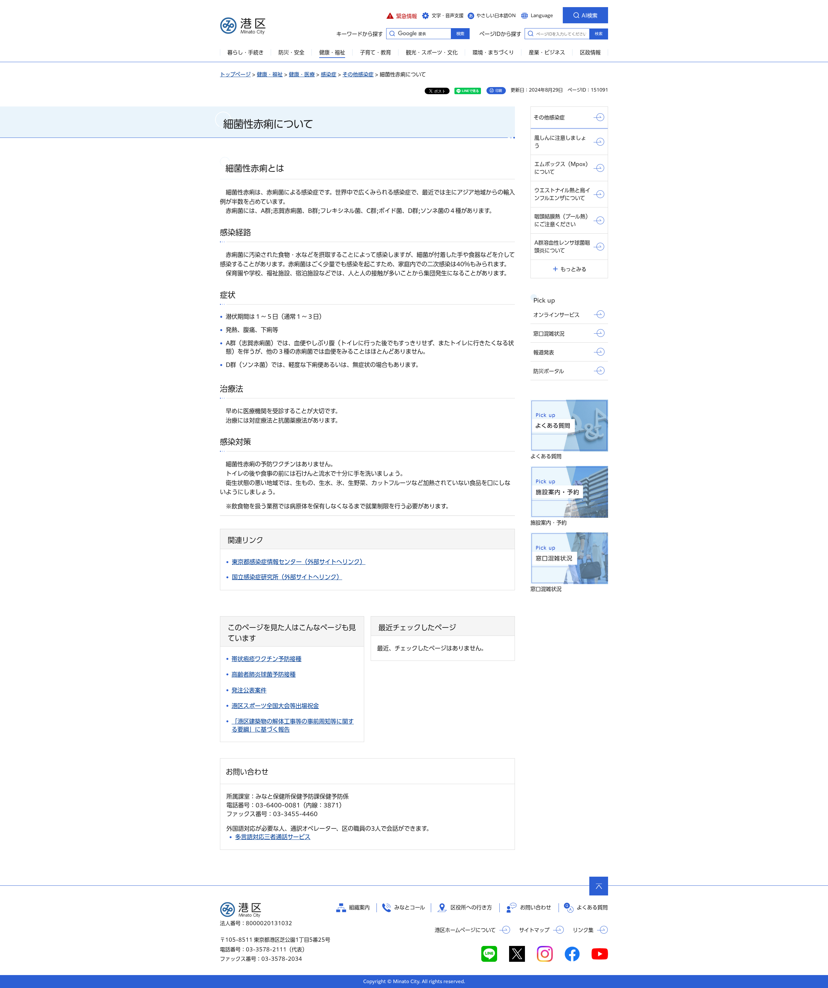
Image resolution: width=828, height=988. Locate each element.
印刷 (499, 90)
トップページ (235, 74)
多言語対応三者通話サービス (272, 837)
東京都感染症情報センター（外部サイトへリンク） (298, 562)
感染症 (328, 74)
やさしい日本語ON (496, 15)
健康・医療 (302, 74)
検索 (599, 33)
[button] (401, 15)
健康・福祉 (270, 74)
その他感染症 (358, 74)
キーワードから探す (392, 33)
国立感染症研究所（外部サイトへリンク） (287, 577)
